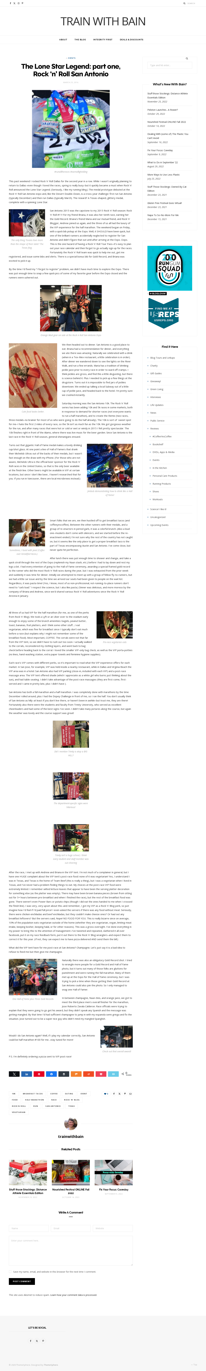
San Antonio (53, 1106)
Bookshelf (158, 444)
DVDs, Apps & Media (163, 452)
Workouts (158, 499)
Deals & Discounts (131, 39)
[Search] (184, 3)
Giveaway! (155, 381)
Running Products (162, 483)
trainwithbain (71, 1136)
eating (69, 1093)
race (54, 1100)
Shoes (156, 491)
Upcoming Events (159, 525)
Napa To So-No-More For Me (163, 215)
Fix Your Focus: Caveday (113, 1189)
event (84, 1093)
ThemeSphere (51, 1364)
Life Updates (157, 405)
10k (13, 1093)
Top (195, 1364)
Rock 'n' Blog (72, 1100)
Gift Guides (156, 373)
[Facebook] (114, 1093)
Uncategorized (157, 517)
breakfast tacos (33, 1093)
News (153, 412)
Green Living (156, 389)
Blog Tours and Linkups (162, 357)
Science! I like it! (158, 509)
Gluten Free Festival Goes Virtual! (164, 203)
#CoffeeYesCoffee (162, 436)
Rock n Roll (19, 1106)
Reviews (154, 428)
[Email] (130, 1093)
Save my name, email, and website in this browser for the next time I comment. (54, 1271)
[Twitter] (119, 1093)
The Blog (80, 39)
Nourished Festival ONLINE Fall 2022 (166, 121)
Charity (154, 365)
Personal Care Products (165, 475)
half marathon (34, 1100)
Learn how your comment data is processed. (73, 1294)
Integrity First (102, 39)
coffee (54, 1093)
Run (35, 1106)
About (63, 39)
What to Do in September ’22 (162, 162)
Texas (71, 1106)
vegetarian (18, 1112)
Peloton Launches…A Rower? (162, 109)
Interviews (155, 397)
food (15, 1100)
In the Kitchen (160, 467)
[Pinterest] (124, 1093)
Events (72, 58)
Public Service (157, 420)
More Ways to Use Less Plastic (163, 174)
